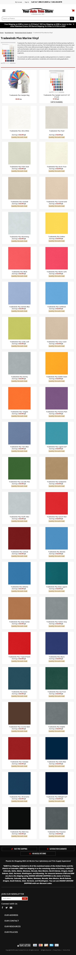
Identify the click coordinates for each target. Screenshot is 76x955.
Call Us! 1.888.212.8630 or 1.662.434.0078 (46, 2)
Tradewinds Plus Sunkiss (56, 237)
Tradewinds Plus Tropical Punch (19, 657)
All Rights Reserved (46, 950)
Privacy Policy (57, 950)
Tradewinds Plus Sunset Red (56, 517)
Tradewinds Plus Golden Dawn (56, 377)
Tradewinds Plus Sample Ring (19, 95)
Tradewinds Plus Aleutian (56, 552)
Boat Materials (9, 33)
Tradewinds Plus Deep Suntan (19, 622)
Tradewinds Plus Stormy (19, 377)
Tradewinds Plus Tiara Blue (19, 447)
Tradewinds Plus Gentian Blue (19, 307)
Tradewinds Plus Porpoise (57, 832)
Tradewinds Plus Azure (19, 692)
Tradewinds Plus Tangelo (19, 412)
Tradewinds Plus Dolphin (56, 727)
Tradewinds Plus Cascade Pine (19, 482)
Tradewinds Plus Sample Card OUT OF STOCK (56, 96)
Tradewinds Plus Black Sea (19, 832)
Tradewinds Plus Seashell (19, 202)
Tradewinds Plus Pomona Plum (56, 412)
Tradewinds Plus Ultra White (19, 131)
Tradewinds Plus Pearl (56, 131)
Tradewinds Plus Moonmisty (19, 237)
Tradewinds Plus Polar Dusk (19, 167)
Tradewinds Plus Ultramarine (19, 797)
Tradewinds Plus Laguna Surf (56, 447)
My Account (18, 2)
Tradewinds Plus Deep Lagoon (56, 587)
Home (2, 33)
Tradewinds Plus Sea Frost (57, 692)
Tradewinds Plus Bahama (19, 587)
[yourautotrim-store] (38, 11)
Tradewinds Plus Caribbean (56, 307)
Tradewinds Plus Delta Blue (56, 762)
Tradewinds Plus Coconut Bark (19, 727)
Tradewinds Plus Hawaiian (19, 762)
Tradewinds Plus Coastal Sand (56, 202)
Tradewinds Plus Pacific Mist (19, 517)
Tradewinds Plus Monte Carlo (57, 272)
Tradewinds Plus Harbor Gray (56, 622)
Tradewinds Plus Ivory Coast (56, 342)
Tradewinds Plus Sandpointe (56, 482)
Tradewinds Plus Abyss (57, 657)
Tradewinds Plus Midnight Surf (56, 797)
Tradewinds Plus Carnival (19, 552)
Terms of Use (66, 950)
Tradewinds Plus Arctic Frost (56, 167)
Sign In (27, 2)
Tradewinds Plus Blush (19, 272)
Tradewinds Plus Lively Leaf (19, 342)
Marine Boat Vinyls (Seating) (23, 33)
